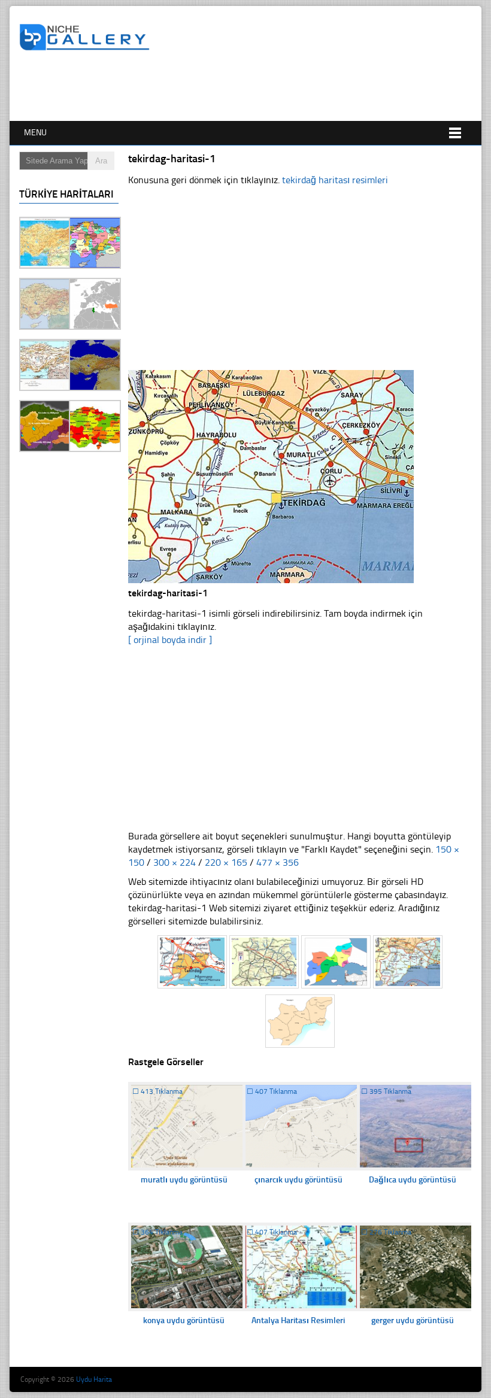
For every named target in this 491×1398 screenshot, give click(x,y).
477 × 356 (277, 862)
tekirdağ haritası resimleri (335, 180)
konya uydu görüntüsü (184, 1320)
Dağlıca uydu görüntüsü (412, 1180)
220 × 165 (226, 862)
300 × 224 (174, 862)
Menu (35, 133)
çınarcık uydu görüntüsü (298, 1180)
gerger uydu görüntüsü (412, 1320)
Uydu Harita (94, 1379)
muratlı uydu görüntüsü (184, 1180)
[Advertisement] (237, 88)
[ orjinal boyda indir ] (170, 639)
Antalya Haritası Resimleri (298, 1320)
